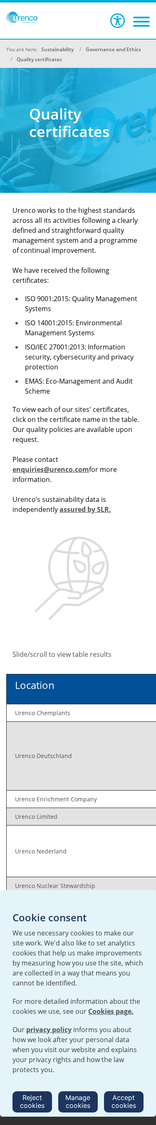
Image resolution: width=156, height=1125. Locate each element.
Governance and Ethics (113, 49)
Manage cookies (77, 1101)
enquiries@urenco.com (50, 469)
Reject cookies (32, 1101)
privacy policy (49, 1029)
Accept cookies (123, 1101)
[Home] (21, 17)
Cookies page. (111, 1011)
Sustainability (57, 49)
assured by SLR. (85, 509)
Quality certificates (39, 59)
